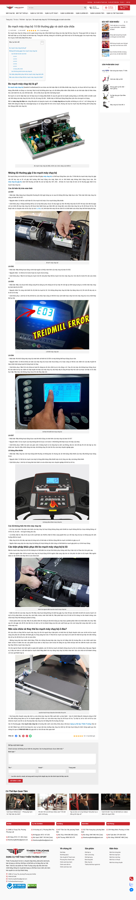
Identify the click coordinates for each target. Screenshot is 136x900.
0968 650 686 (12, 876)
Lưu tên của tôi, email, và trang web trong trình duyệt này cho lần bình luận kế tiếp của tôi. (40, 776)
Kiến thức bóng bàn (115, 852)
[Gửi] (85, 7)
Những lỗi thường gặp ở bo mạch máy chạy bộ (23, 51)
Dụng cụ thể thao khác (115, 13)
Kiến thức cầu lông (115, 857)
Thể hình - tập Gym (25, 19)
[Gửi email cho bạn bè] (23, 735)
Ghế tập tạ (88, 852)
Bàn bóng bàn (89, 859)
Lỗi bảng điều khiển (18, 68)
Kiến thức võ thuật (115, 859)
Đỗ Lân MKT (23, 30)
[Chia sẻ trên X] (19, 735)
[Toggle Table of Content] (41, 43)
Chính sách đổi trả (65, 864)
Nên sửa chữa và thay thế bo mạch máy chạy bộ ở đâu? (26, 77)
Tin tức (122, 2)
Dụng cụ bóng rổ (82, 13)
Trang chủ (9, 19)
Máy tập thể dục (22, 13)
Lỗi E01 (15, 56)
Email (40, 767)
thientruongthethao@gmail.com (17, 879)
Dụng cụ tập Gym (36, 13)
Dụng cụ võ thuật (51, 13)
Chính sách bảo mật (66, 867)
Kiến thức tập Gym (115, 854)
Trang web (72, 767)
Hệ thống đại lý (64, 854)
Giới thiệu (89, 2)
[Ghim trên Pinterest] (26, 735)
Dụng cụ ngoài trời (97, 13)
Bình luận (11, 752)
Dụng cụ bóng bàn (67, 13)
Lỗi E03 (15, 61)
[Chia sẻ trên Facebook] (16, 735)
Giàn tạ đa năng (89, 854)
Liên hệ (128, 2)
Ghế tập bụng (89, 857)
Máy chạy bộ (10, 13)
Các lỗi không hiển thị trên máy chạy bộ (21, 71)
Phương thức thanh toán (67, 859)
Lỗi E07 (15, 66)
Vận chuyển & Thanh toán (100, 2)
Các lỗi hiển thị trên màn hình (18, 53)
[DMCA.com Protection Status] (32, 886)
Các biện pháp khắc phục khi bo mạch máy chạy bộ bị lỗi (26, 74)
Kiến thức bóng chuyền (116, 862)
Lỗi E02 (15, 59)
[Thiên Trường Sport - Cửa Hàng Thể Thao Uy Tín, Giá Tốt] (15, 8)
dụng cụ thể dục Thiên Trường (80, 724)
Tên (10, 767)
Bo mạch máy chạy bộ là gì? (17, 48)
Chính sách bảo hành (66, 862)
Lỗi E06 (15, 63)
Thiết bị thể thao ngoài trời (92, 864)
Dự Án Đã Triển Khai (113, 2)
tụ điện (38, 208)
